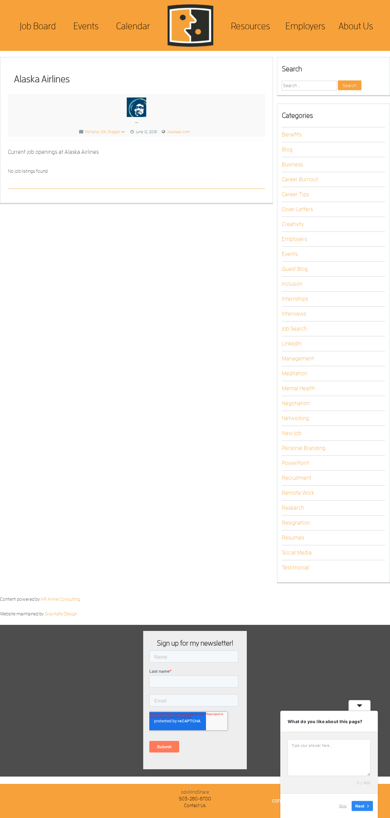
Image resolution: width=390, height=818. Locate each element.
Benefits (292, 134)
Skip (343, 805)
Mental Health (298, 388)
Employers (305, 26)
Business (292, 164)
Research (293, 508)
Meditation (294, 373)
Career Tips (295, 194)
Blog (287, 149)
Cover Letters (297, 209)
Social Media (297, 552)
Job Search (294, 328)
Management (298, 358)
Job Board (38, 26)
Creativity (293, 224)
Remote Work (298, 493)
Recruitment (296, 478)
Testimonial (295, 567)
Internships (295, 299)
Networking (295, 418)
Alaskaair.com (178, 132)
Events (85, 26)
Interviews (294, 314)
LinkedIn (292, 343)
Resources (250, 26)
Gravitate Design (61, 613)
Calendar (133, 26)
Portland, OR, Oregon (102, 132)
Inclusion (292, 284)
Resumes (293, 537)
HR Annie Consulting (60, 599)
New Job (291, 433)
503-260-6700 (195, 798)
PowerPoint (295, 463)
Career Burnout (300, 179)
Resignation (296, 523)
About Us (356, 26)
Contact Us (195, 805)
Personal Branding (303, 448)
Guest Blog (295, 269)
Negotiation (296, 403)
